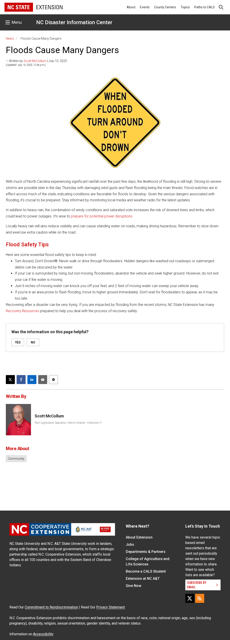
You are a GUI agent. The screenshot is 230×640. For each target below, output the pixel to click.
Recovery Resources (22, 311)
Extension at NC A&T (143, 578)
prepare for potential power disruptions (101, 216)
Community (16, 458)
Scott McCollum (35, 61)
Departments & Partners (146, 552)
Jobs (130, 544)
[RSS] (199, 598)
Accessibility (43, 634)
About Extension (139, 537)
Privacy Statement (110, 607)
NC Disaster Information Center (74, 22)
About (131, 7)
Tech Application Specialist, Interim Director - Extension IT (68, 422)
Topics (185, 7)
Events (145, 7)
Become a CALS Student (146, 571)
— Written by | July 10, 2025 (36, 61)
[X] (189, 598)
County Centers (165, 7)
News (10, 38)
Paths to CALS (204, 7)
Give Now (133, 586)
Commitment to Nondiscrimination (51, 607)
